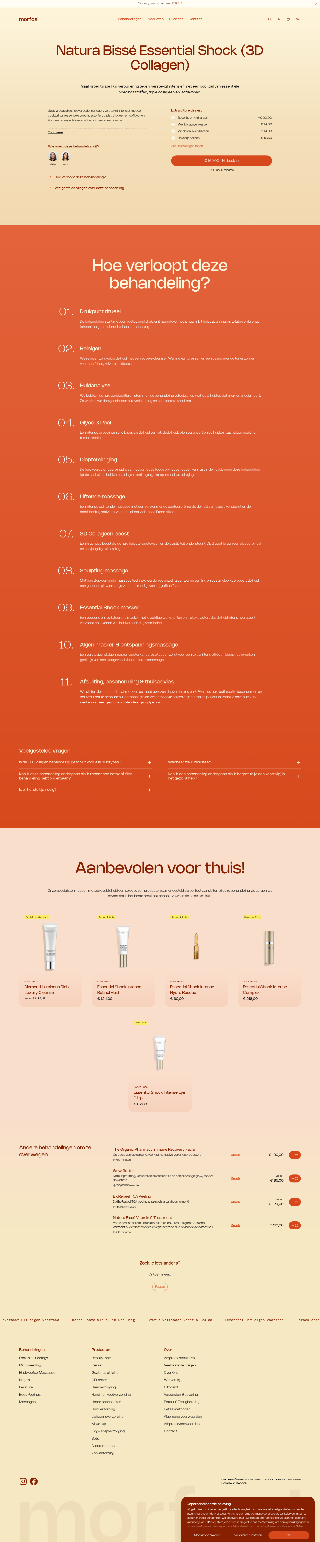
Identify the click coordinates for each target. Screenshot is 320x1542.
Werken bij (172, 1380)
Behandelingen (130, 19)
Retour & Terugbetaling (182, 1402)
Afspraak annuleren (179, 1358)
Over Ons (171, 1372)
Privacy (280, 1480)
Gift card (171, 1387)
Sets (95, 1438)
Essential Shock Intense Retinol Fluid (119, 990)
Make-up (99, 1424)
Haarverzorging (104, 1387)
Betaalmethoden (177, 1409)
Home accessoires (106, 1402)
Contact (195, 19)
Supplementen (103, 1446)
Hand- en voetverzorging (111, 1394)
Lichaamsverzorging (108, 1416)
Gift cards (99, 1380)
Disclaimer (294, 1480)
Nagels (24, 1380)
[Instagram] (23, 1481)
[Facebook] (34, 1481)
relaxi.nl (241, 1483)
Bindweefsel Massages (37, 1372)
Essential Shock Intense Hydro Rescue (192, 990)
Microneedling (30, 1365)
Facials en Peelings (33, 1358)
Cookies (268, 1480)
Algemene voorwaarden (183, 1416)
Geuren (98, 1365)
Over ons (176, 19)
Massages (27, 1402)
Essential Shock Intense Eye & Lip (159, 1095)
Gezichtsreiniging (105, 1372)
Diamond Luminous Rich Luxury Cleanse (46, 990)
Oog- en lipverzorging (108, 1431)
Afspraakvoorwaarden (182, 1424)
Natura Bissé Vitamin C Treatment (142, 1218)
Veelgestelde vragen (180, 1365)
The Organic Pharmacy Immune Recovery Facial (154, 1149)
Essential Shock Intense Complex (265, 990)
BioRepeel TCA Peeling (132, 1196)
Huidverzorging (103, 1409)
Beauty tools (101, 1358)
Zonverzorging (103, 1453)
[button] (316, 3)
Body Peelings (30, 1394)
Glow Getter (123, 1171)
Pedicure (26, 1387)
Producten (155, 19)
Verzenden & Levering (181, 1394)
